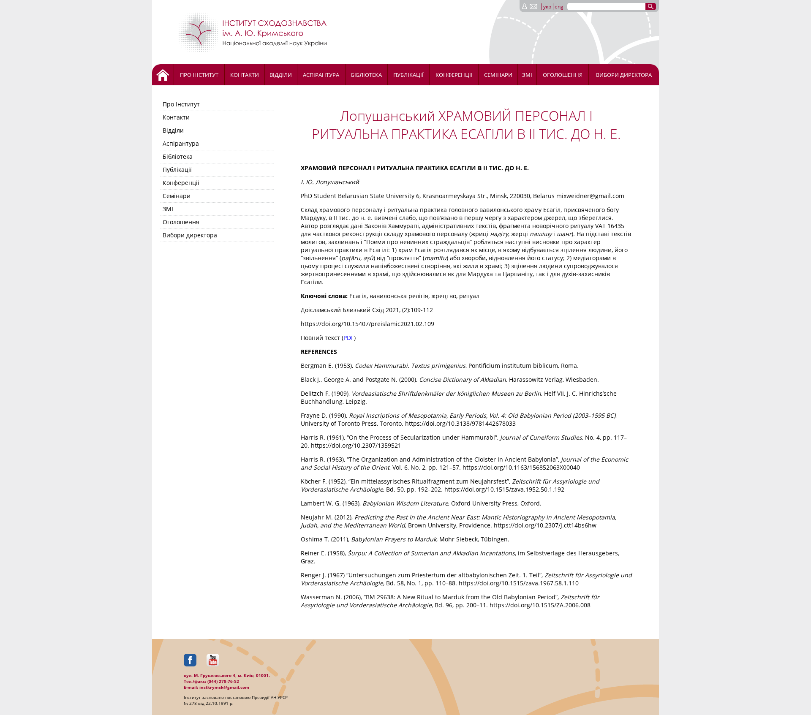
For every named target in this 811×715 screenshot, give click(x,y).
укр (547, 6)
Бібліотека (366, 75)
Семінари (498, 75)
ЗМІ (527, 75)
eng (559, 6)
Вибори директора (624, 75)
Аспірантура (321, 75)
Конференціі (454, 75)
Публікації (408, 75)
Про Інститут (199, 75)
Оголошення (562, 75)
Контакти (244, 75)
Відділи (280, 75)
